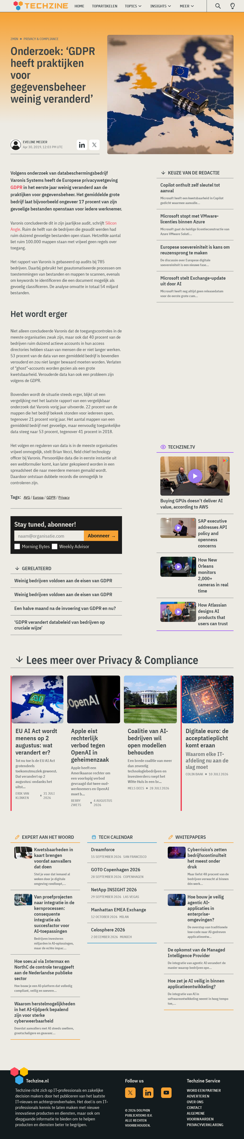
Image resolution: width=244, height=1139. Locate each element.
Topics (131, 6)
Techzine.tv (181, 447)
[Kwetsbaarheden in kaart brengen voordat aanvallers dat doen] (23, 866)
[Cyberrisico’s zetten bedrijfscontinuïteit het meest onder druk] (177, 866)
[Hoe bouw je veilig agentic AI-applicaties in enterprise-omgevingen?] (177, 916)
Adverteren (198, 1096)
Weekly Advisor (74, 546)
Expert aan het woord (48, 837)
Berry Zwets (76, 802)
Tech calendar (116, 837)
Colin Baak (194, 774)
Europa (38, 497)
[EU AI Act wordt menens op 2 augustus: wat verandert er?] (37, 699)
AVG (27, 497)
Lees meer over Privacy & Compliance (112, 660)
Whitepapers (190, 837)
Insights (158, 6)
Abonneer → (102, 535)
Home (79, 6)
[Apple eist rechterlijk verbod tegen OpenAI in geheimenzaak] (93, 699)
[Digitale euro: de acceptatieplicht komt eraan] (208, 699)
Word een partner (204, 1090)
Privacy (64, 497)
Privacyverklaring (205, 1124)
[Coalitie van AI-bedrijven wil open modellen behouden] (150, 699)
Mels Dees (136, 788)
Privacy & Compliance (41, 39)
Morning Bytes (36, 546)
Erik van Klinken (22, 795)
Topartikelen (104, 6)
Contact (194, 1107)
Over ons (195, 1101)
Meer (184, 6)
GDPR (16, 187)
